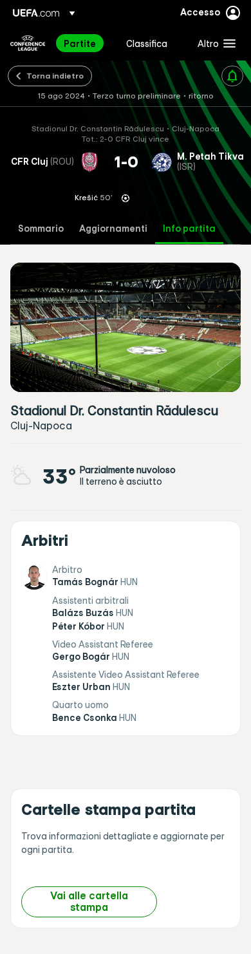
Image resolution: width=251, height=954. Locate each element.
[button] (213, 43)
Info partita (189, 229)
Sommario (41, 229)
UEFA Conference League (27, 43)
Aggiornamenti (113, 229)
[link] (79, 43)
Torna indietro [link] (55, 75)
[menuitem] (84, 43)
